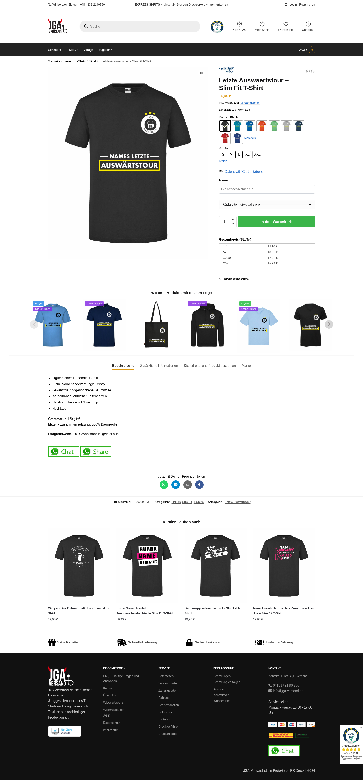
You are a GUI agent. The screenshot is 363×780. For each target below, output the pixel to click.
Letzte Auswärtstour (237, 502)
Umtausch (165, 719)
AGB (106, 715)
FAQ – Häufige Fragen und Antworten (121, 678)
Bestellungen (222, 676)
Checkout (308, 29)
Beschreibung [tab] (123, 365)
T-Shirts (80, 61)
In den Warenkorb (276, 222)
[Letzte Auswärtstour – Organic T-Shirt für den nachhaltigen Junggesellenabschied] (313, 71)
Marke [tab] (246, 365)
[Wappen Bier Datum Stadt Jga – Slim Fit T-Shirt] (79, 565)
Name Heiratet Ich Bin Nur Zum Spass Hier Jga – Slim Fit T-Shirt (283, 610)
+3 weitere (249, 138)
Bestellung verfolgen (227, 682)
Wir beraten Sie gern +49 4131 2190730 (78, 4)
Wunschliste (286, 29)
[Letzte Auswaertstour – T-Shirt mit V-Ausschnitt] (310, 325)
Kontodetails (221, 695)
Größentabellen (168, 705)
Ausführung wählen (79, 627)
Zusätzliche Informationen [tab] (159, 365)
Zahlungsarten (167, 690)
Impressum (111, 730)
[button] (201, 73)
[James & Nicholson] (226, 70)
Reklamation (166, 712)
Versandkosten (250, 102)
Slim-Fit (93, 61)
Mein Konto (262, 29)
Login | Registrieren (302, 4)
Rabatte (163, 697)
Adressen (219, 689)
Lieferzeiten (166, 676)
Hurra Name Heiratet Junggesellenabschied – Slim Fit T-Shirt (144, 610)
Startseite (54, 61)
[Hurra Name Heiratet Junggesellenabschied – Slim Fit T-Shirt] (147, 565)
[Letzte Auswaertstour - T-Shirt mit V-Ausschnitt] (308, 71)
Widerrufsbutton (113, 710)
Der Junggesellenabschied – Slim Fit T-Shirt (212, 610)
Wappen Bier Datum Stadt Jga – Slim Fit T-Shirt (78, 610)
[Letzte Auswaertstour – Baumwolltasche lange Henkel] (155, 325)
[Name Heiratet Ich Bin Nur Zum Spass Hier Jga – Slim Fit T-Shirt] (284, 565)
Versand (301, 676)
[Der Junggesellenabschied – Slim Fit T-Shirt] (215, 565)
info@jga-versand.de (287, 691)
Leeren (223, 161)
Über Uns (109, 695)
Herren (67, 61)
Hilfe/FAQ (287, 676)
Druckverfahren (168, 726)
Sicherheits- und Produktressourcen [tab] (210, 365)
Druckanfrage (167, 733)
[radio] (225, 126)
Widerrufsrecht (113, 702)
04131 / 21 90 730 (285, 685)
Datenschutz (111, 722)
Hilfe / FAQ (239, 29)
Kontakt (108, 688)
